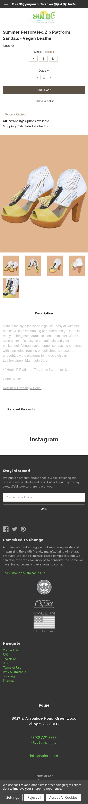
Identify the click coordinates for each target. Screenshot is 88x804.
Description (44, 313)
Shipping (9, 676)
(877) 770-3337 (44, 742)
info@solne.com (44, 756)
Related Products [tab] (21, 409)
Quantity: (44, 70)
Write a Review (15, 114)
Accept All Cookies (63, 797)
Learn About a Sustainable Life (24, 573)
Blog (6, 663)
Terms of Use (12, 667)
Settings (12, 797)
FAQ (5, 654)
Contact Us (10, 650)
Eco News (10, 659)
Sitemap (9, 680)
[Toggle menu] (5, 5)
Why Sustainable (14, 672)
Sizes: (44, 51)
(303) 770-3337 (44, 737)
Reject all (34, 797)
